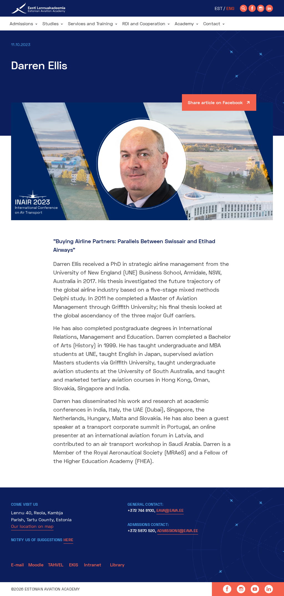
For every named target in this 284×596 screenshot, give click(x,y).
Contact (211, 23)
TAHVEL (55, 564)
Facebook (227, 589)
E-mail (17, 564)
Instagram (241, 589)
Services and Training (90, 23)
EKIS (73, 564)
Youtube (255, 589)
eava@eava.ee (170, 510)
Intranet (92, 564)
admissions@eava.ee (177, 530)
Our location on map (32, 526)
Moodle (36, 564)
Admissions (21, 23)
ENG (230, 8)
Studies (50, 23)
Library (117, 564)
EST (218, 8)
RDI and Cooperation (143, 23)
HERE (68, 539)
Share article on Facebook (215, 102)
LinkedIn (269, 589)
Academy (184, 23)
